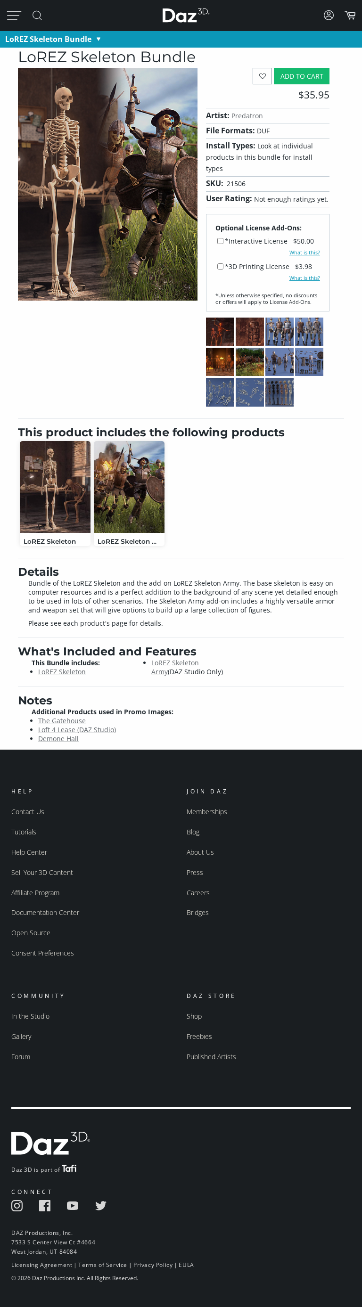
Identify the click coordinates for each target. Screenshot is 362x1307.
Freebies (199, 1036)
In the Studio (30, 1016)
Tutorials (23, 831)
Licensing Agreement (41, 1265)
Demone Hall (58, 738)
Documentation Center (45, 912)
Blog (193, 831)
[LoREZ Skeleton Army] (129, 487)
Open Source (30, 932)
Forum (20, 1056)
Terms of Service (102, 1265)
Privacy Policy (153, 1265)
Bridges (198, 912)
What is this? (304, 252)
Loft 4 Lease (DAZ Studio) (77, 729)
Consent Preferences (42, 952)
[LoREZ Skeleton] (55, 487)
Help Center (29, 852)
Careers (198, 892)
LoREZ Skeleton (62, 671)
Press (195, 872)
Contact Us (27, 811)
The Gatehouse (62, 720)
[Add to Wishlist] (262, 76)
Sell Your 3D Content (42, 872)
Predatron (247, 115)
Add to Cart (301, 76)
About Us (200, 852)
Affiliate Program (35, 892)
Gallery (21, 1036)
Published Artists (211, 1056)
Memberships (207, 811)
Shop (194, 1016)
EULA (186, 1265)
